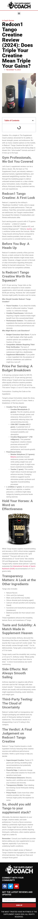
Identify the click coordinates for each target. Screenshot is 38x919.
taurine (29, 229)
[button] (19, 13)
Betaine (13, 457)
